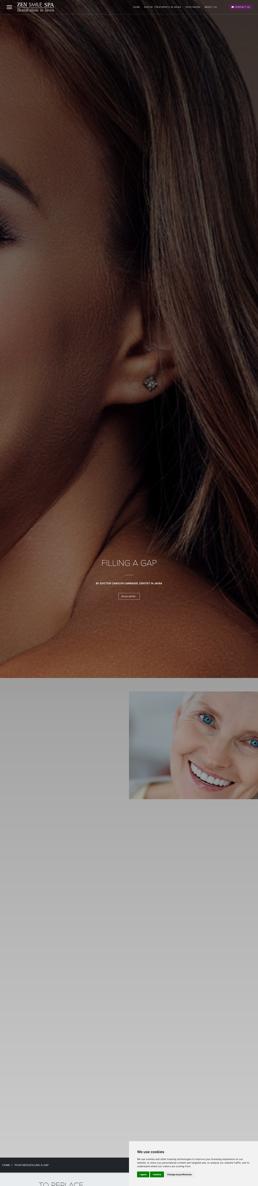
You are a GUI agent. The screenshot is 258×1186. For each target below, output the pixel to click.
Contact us (242, 7)
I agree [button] (143, 1174)
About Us (211, 7)
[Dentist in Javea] (35, 7)
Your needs (193, 7)
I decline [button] (157, 1174)
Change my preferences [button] (179, 1174)
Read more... (129, 610)
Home (136, 7)
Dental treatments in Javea (162, 7)
